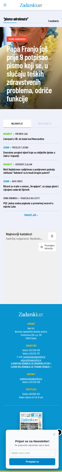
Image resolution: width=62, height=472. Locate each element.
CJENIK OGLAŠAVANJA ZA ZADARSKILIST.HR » (31, 363)
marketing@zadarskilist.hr (34, 356)
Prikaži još (30, 215)
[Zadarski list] (31, 5)
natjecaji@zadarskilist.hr (31, 360)
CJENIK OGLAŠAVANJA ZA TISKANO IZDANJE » (31, 366)
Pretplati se (32, 461)
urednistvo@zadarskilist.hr (31, 378)
